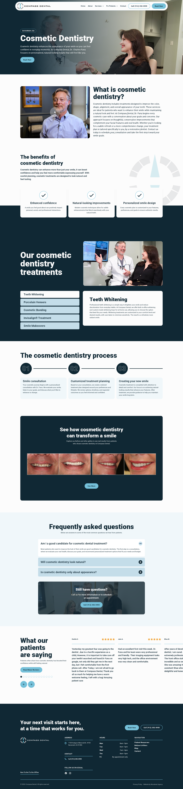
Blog (136, 748)
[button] (99, 6)
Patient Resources (141, 742)
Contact (137, 751)
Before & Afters (140, 745)
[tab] (49, 294)
